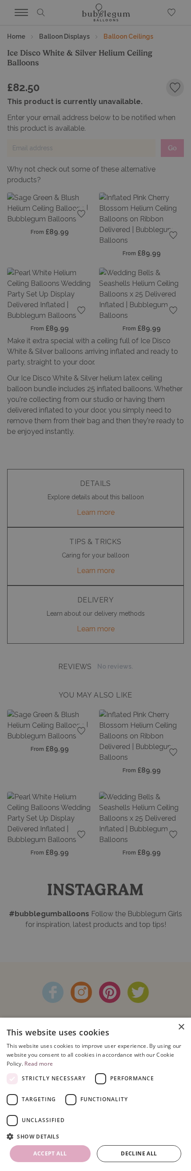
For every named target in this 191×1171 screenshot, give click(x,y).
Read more (38, 1063)
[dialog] (95, 1094)
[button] (95, 1136)
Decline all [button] (139, 1153)
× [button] (181, 1027)
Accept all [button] (50, 1153)
